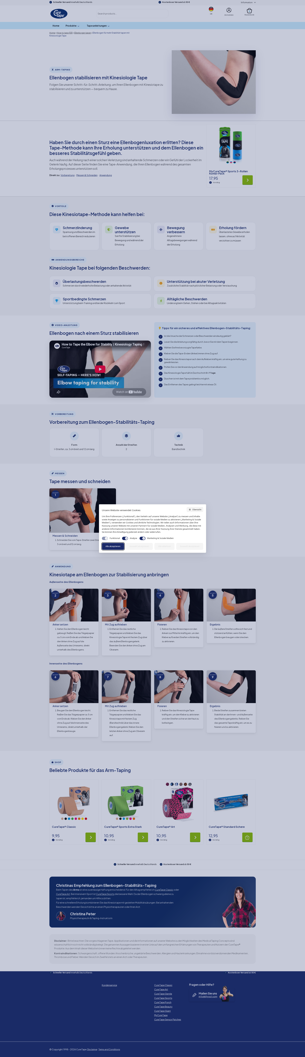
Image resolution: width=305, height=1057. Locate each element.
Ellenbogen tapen (82, 33)
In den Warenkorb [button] (247, 837)
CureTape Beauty (163, 1006)
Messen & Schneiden (87, 175)
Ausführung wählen (247, 180)
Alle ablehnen (164, 546)
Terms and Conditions (109, 1049)
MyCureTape (161, 1015)
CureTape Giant (162, 1010)
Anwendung (105, 175)
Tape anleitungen (97, 25)
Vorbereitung (68, 175)
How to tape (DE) (65, 33)
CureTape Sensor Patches (167, 1019)
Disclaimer (92, 1049)
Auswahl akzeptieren (139, 546)
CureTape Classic (164, 889)
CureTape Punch (162, 1002)
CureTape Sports (105, 894)
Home (56, 25)
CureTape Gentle (163, 993)
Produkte (71, 25)
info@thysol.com (208, 996)
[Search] (162, 13)
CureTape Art (63, 894)
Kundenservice (109, 985)
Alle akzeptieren (112, 546)
